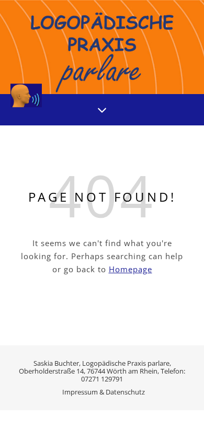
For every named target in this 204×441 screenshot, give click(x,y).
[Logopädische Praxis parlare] (102, 47)
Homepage (130, 269)
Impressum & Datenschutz (103, 392)
